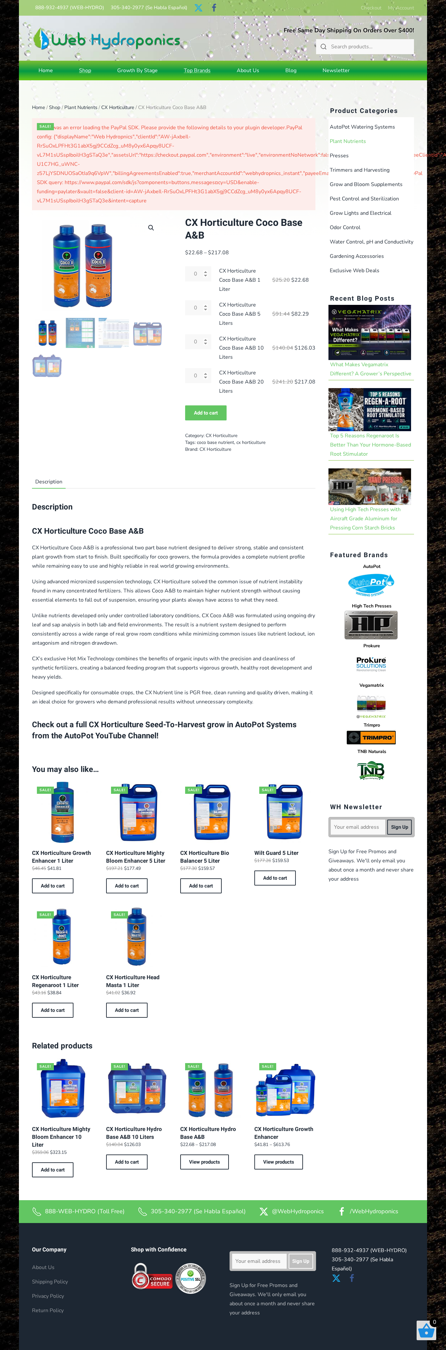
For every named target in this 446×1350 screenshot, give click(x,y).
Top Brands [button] (197, 70)
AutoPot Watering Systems (362, 127)
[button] (151, 228)
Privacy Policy (48, 1296)
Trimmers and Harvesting (360, 170)
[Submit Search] (323, 46)
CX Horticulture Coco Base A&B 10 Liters (241, 348)
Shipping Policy (50, 1281)
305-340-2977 (149, 7)
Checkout (371, 8)
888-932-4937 (69, 7)
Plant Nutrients (80, 107)
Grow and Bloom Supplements (366, 184)
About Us (248, 70)
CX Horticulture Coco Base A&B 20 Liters (241, 382)
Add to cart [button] (53, 885)
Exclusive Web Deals (354, 270)
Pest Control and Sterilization (364, 198)
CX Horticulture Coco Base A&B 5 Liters (240, 314)
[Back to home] (107, 38)
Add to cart (206, 412)
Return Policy (48, 1310)
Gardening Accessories (357, 256)
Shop (54, 107)
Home (46, 70)
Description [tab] (48, 481)
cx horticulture (250, 442)
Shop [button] (85, 70)
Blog (290, 70)
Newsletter (336, 70)
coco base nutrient (215, 442)
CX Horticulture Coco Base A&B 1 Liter (240, 280)
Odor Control (345, 227)
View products (204, 1162)
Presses (339, 155)
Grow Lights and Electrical (360, 213)
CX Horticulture (117, 107)
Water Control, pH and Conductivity (371, 241)
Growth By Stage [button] (137, 70)
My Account (401, 8)
